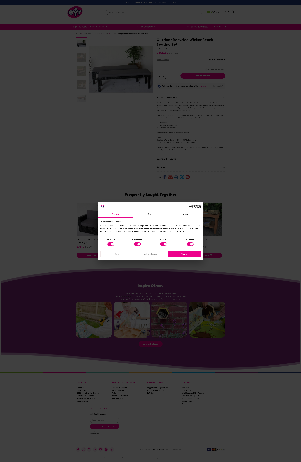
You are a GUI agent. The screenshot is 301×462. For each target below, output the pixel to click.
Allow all (184, 254)
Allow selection (150, 254)
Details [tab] (150, 214)
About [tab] (185, 214)
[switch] (137, 244)
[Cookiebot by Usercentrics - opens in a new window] (190, 206)
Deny (117, 254)
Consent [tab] (115, 214)
